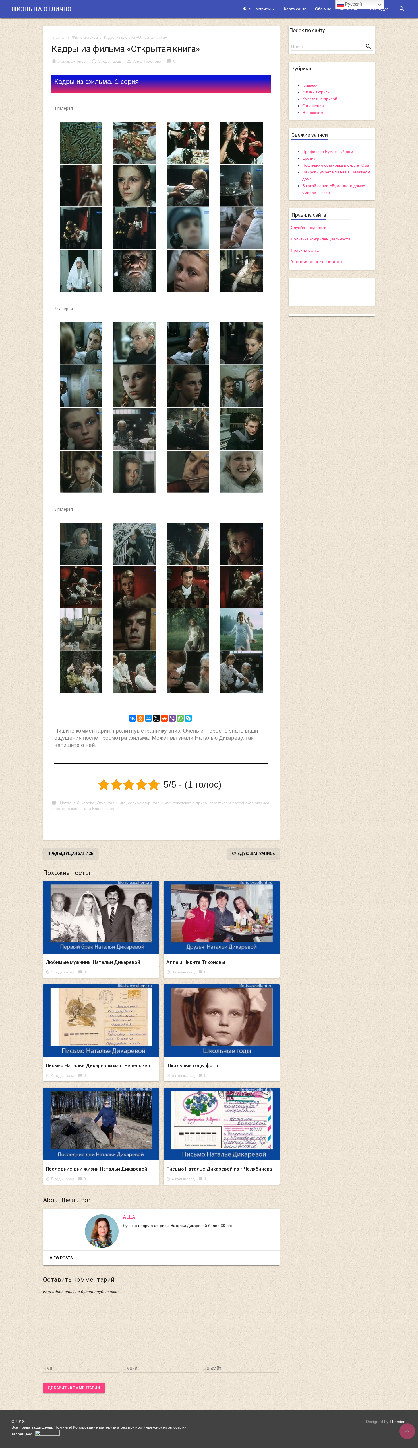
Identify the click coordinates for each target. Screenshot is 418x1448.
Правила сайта (305, 250)
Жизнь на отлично (41, 9)
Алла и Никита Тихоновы (195, 962)
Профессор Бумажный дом (327, 151)
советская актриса (190, 803)
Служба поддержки (308, 227)
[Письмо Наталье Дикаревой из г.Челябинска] (222, 1124)
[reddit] (164, 718)
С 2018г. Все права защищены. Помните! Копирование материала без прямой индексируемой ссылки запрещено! (99, 1427)
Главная (58, 37)
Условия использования (316, 261)
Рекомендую (377, 9)
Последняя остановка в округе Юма (335, 165)
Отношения (313, 105)
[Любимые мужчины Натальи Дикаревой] (101, 917)
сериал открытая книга (149, 803)
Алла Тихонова (147, 61)
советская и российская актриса (239, 803)
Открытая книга (111, 803)
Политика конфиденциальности (320, 239)
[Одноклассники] (140, 718)
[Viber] (172, 718)
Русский (353, 4)
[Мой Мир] (148, 718)
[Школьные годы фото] (222, 1020)
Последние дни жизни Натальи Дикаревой (96, 1169)
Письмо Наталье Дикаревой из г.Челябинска (219, 1169)
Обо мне (323, 9)
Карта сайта (295, 9)
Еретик (308, 158)
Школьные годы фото (192, 1065)
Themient (398, 1421)
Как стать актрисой (319, 99)
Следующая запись (253, 853)
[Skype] (188, 718)
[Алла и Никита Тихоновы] (222, 917)
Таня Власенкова (98, 808)
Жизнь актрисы (257, 9)
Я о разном (312, 112)
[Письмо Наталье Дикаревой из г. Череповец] (101, 1020)
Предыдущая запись (70, 853)
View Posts (61, 1258)
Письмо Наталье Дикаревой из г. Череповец (98, 1065)
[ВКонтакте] (132, 718)
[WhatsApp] (180, 718)
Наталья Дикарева (77, 803)
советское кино (65, 808)
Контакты (348, 9)
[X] (156, 718)
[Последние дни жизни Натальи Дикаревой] (101, 1124)
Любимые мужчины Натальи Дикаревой (93, 962)
